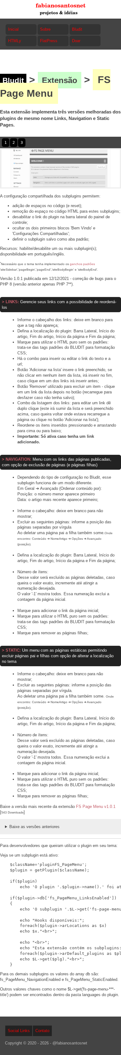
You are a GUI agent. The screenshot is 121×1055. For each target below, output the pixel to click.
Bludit (77, 29)
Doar (76, 40)
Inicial (13, 29)
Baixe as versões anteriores (34, 826)
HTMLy (14, 40)
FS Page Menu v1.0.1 (95, 806)
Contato (42, 1030)
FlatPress (48, 40)
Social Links (19, 1030)
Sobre (45, 29)
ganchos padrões (82, 264)
